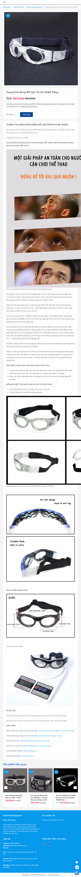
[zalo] (77, 867)
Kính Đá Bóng (19, 7)
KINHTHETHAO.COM (40, 2)
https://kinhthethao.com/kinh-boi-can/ (36, 746)
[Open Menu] (4, 2)
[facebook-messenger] (77, 862)
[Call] (77, 873)
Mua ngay (26, 115)
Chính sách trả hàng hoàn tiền (52, 820)
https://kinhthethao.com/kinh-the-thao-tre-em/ (56, 731)
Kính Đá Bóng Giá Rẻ (34, 7)
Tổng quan (7, 7)
